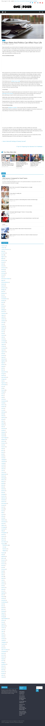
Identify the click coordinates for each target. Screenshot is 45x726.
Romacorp (3, 569)
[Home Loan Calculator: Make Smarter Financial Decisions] (5, 228)
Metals (2, 481)
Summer (3, 620)
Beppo (2, 280)
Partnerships (3, 521)
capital (2, 317)
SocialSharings (4, 602)
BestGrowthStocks (4, 282)
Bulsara (2, 311)
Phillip (2, 530)
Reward (2, 565)
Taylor (2, 631)
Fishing (2, 392)
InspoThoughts (4, 437)
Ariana (2, 265)
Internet (2, 441)
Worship (2, 673)
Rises (2, 567)
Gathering (3, 412)
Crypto (2, 349)
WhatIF (2, 669)
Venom (2, 655)
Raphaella (3, 556)
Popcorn (3, 540)
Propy (2, 554)
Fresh (2, 408)
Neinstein (3, 501)
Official (2, 516)
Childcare (3, 328)
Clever (2, 331)
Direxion (3, 364)
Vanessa (3, 653)
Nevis (2, 507)
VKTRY (2, 660)
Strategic (3, 614)
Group (2, 419)
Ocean (2, 514)
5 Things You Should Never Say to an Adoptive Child (35, 164)
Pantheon (3, 519)
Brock (2, 307)
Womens (3, 671)
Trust (2, 646)
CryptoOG (3, 351)
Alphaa (2, 258)
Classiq (2, 329)
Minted (2, 485)
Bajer (2, 276)
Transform (3, 644)
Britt (2, 304)
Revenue (3, 563)
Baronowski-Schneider (5, 278)
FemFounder (3, 384)
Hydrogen (3, 432)
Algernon (3, 256)
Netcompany (3, 503)
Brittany (2, 306)
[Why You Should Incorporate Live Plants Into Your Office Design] (8, 154)
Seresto (2, 583)
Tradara (2, 640)
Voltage (2, 662)
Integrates (3, 439)
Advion (2, 254)
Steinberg (3, 611)
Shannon (3, 587)
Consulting (3, 340)
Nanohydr (3, 499)
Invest (2, 445)
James (2, 450)
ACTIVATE (3, 253)
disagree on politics (12, 107)
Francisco (3, 404)
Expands (3, 375)
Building (2, 309)
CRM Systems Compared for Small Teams (22, 1)
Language (3, 459)
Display (2, 366)
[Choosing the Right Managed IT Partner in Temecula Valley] (5, 211)
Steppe (2, 613)
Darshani (3, 355)
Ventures (3, 656)
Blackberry (3, 293)
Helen (2, 426)
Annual (2, 262)
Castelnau (3, 320)
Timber (2, 636)
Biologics (3, 289)
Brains (2, 302)
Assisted (3, 271)
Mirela (2, 487)
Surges (2, 624)
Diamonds (3, 359)
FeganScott (3, 382)
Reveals (2, 561)
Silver (2, 594)
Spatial (2, 607)
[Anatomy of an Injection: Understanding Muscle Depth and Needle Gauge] (5, 199)
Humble (2, 430)
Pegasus (3, 525)
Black (2, 291)
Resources (3, 560)
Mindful (2, 483)
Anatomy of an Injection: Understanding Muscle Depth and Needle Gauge (23, 199)
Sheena (2, 589)
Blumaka (3, 296)
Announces (3, 260)
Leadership (3, 461)
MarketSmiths (4, 474)
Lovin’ (2, 470)
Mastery (2, 476)
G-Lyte (2, 410)
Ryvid (2, 572)
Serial (2, 585)
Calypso (2, 315)
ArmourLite (3, 267)
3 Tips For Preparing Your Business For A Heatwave (30, 146)
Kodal (2, 455)
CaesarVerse (3, 313)
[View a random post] (42, 12)
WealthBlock (3, 664)
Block (2, 295)
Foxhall (2, 402)
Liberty (2, 466)
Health (2, 423)
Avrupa (2, 275)
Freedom (3, 406)
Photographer (4, 532)
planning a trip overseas (7, 93)
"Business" (3, 245)
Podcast (2, 536)
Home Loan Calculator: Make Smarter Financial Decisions (20, 228)
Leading (2, 463)
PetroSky (3, 529)
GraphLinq (3, 417)
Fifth (2, 388)
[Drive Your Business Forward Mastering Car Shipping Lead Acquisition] (22, 154)
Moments (3, 490)
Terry (2, 633)
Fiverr (2, 393)
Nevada (2, 505)
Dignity (2, 362)
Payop (2, 523)
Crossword (3, 348)
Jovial (2, 454)
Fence (2, 386)
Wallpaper (4, 550)
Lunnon (2, 472)
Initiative (3, 434)
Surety (2, 622)
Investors (3, 446)
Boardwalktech (4, 298)
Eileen (2, 370)
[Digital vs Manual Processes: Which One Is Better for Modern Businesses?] (5, 234)
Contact (3, 224)
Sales (2, 574)
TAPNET (3, 627)
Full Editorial (12, 179)
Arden (2, 264)
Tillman (2, 635)
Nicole (2, 510)
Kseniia (2, 457)
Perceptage (3, 527)
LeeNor (2, 465)
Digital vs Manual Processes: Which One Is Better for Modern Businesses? (24, 234)
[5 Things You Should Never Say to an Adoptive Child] (37, 154)
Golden (2, 415)
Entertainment (5, 545)
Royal (2, 571)
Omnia (2, 518)
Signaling (3, 593)
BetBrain (3, 284)
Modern (2, 488)
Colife (2, 337)
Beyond (2, 286)
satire (2, 576)
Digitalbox (3, 360)
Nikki (2, 512)
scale (2, 580)
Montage (3, 494)
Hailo (2, 421)
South (2, 603)
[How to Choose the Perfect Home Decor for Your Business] (5, 205)
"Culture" (3, 247)
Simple (2, 596)
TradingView (3, 642)
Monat (2, 492)
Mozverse (3, 496)
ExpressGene (3, 377)
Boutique (3, 300)
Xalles (2, 675)
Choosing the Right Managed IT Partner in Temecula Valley (21, 212)
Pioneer (2, 534)
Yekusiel (2, 677)
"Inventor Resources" (5, 249)
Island (2, 448)
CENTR (2, 322)
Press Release (4, 541)
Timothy (3, 638)
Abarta (2, 251)
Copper (2, 344)
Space (2, 605)
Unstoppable (3, 651)
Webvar (2, 666)
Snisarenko (3, 600)
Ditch (2, 368)
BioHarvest (3, 287)
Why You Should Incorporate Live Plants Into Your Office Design (8, 164)
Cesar (2, 324)
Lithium (2, 468)
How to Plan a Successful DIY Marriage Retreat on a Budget (21, 187)
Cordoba (3, 346)
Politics (2, 538)
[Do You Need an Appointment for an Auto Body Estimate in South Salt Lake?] (5, 217)
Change (2, 326)
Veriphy (2, 658)
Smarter (2, 598)
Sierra (2, 591)
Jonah (2, 452)
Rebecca (3, 558)
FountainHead (4, 401)
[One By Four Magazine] (2, 12)
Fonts (4, 547)
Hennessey (3, 428)
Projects (3, 543)
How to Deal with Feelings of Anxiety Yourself (13, 141)
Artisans (2, 269)
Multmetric (3, 498)
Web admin (12, 44)
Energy (2, 373)
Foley (2, 397)
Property (3, 552)
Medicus (3, 479)
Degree (2, 357)
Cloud (2, 333)
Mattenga (3, 477)
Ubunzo (2, 647)
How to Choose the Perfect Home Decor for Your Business (21, 205)
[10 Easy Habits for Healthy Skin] (5, 192)
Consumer (3, 342)
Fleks (2, 395)
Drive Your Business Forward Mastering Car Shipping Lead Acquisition (22, 164)
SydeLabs (3, 625)
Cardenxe (3, 318)
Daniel (2, 353)
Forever (2, 399)
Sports (2, 609)
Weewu (2, 667)
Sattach (2, 578)
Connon (2, 339)
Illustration (5, 548)
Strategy (3, 616)
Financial (3, 390)
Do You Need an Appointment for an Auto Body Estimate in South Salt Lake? (24, 218)
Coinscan (3, 335)
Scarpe (2, 582)
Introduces (3, 443)
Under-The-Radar (4, 649)
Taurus (2, 629)
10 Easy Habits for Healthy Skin (15, 193)
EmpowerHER (4, 371)
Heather (2, 424)
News (4, 40)
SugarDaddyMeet (4, 618)
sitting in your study (15, 81)
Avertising (3, 273)
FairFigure (3, 379)
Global (2, 413)
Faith (2, 381)
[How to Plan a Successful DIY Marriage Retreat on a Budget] (5, 186)
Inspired (2, 435)
